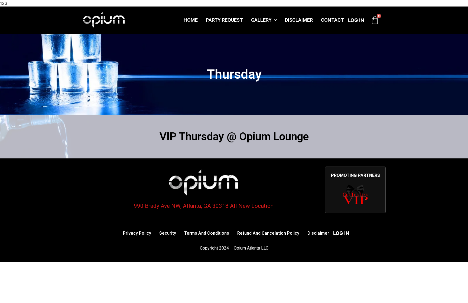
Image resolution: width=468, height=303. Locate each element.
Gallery (261, 20)
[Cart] (375, 20)
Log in (356, 20)
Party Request (224, 20)
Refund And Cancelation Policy (268, 233)
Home (191, 20)
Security (167, 233)
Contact (332, 20)
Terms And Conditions (206, 233)
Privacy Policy (137, 233)
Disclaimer (299, 20)
